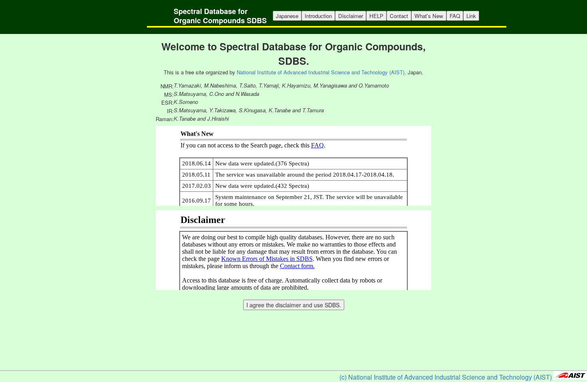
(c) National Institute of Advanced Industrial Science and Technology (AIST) (445, 377)
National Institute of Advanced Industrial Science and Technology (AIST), (321, 72)
